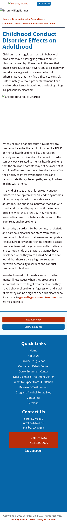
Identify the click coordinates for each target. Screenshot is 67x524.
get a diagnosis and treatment (39, 297)
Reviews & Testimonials (33, 387)
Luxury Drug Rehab (33, 361)
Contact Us (33, 398)
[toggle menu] (55, 3)
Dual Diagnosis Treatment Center (33, 377)
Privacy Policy (19, 519)
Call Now (44, 3)
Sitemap (33, 403)
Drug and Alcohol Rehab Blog (27, 19)
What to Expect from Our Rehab (33, 382)
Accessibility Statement (42, 519)
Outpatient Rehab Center (33, 366)
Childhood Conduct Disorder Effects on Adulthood (28, 23)
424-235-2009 (39, 443)
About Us (33, 356)
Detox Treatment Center (33, 371)
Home (5, 19)
